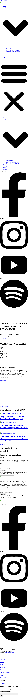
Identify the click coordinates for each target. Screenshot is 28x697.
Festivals (5, 53)
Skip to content (3, 0)
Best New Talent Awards (12, 50)
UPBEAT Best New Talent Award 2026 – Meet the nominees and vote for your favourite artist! (14, 438)
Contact (5, 57)
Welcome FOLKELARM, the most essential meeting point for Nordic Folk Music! (14, 427)
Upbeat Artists (9, 49)
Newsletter (2, 683)
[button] (14, 87)
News (4, 56)
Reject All (9, 694)
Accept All (15, 694)
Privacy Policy (3, 677)
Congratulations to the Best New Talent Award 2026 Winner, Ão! (12, 418)
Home (1, 656)
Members (2, 667)
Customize (3, 694)
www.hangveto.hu (9, 652)
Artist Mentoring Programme (13, 51)
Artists (1, 670)
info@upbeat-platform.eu (10, 654)
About (4, 6)
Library (5, 54)
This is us (2, 659)
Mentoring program (5, 672)
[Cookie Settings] (1, 696)
